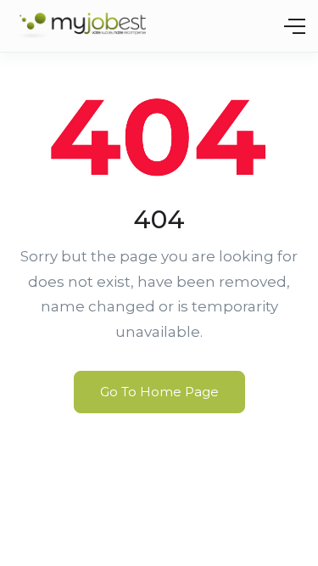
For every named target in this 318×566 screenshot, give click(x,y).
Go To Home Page (159, 392)
